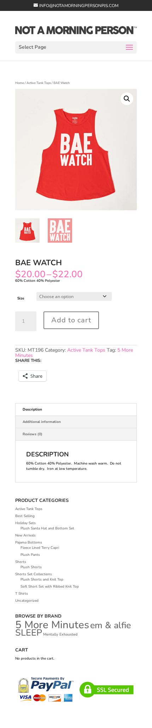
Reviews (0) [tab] (32, 434)
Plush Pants (30, 554)
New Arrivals (25, 535)
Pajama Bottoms (28, 542)
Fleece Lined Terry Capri (40, 547)
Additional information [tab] (42, 421)
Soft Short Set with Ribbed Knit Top (50, 586)
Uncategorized (27, 600)
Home (19, 83)
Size (20, 298)
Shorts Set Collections (33, 574)
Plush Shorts (31, 567)
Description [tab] (32, 409)
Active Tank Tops (39, 83)
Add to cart (71, 320)
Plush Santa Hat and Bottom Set (47, 528)
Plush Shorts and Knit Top (42, 579)
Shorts (20, 561)
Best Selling (25, 516)
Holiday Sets (25, 523)
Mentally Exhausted (60, 634)
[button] (127, 98)
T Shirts (21, 593)
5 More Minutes (52, 625)
